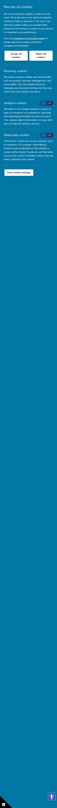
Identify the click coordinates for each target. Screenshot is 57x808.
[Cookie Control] (6, 802)
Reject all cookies (41, 55)
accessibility (52, 797)
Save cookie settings (19, 172)
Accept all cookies (16, 55)
